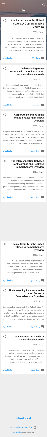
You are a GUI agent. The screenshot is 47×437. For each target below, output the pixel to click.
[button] (4, 21)
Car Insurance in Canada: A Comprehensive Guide (29, 338)
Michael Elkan (17, 432)
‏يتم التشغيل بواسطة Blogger (22, 427)
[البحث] (43, 5)
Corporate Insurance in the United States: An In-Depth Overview (29, 117)
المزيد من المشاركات (23, 418)
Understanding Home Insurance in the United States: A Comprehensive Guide (27, 71)
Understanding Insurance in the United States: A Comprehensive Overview (26, 293)
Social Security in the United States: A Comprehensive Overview (28, 247)
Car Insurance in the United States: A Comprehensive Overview (27, 23)
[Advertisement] (23, 221)
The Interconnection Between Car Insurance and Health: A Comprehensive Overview (27, 163)
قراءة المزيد (8, 58)
